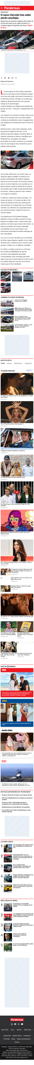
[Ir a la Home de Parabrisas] (12, 8)
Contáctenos (27, 1035)
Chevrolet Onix (28, 363)
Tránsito (17, 1042)
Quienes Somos (17, 1035)
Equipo (13, 1039)
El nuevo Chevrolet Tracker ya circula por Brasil (17, 795)
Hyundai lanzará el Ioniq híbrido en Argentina (16, 807)
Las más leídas (7, 842)
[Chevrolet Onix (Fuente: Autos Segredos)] (6, 276)
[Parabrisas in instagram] (12, 1024)
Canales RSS (7, 1035)
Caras (12, 1030)
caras (17, 670)
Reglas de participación (23, 1039)
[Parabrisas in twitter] (18, 1024)
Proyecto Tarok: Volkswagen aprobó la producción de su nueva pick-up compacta (15, 803)
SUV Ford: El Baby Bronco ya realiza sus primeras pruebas (17, 798)
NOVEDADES (4, 12)
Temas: (3, 363)
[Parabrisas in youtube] (22, 1024)
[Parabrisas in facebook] (15, 1024)
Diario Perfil (4, 1030)
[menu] (2, 8)
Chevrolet (9, 363)
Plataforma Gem (18, 363)
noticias (17, 701)
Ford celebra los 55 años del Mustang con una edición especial (16, 810)
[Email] (16, 78)
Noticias (19, 1030)
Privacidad (7, 1039)
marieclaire (17, 731)
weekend (17, 762)
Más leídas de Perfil (9, 901)
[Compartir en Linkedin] (12, 78)
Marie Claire (27, 1030)
